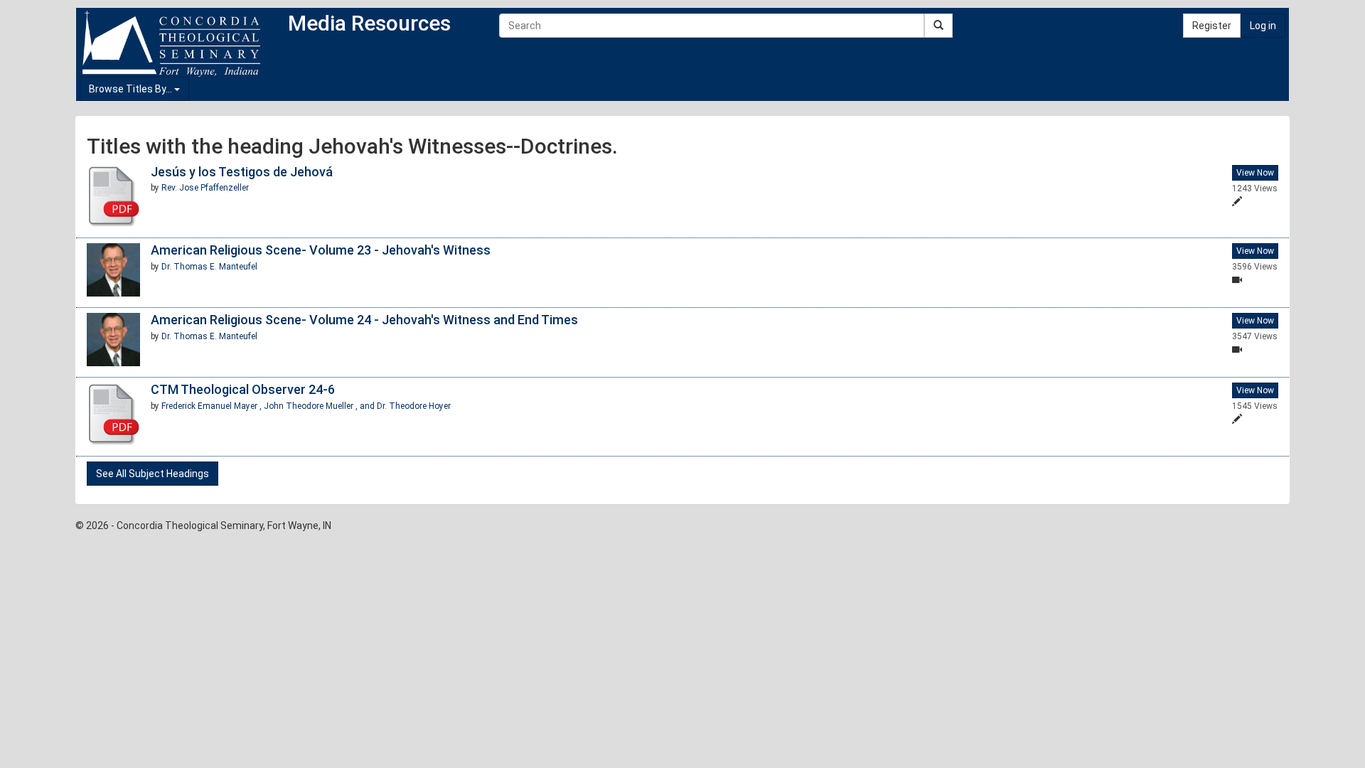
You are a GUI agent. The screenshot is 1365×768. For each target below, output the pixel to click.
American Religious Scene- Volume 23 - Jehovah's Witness (321, 249)
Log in (1263, 25)
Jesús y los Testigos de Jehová (242, 171)
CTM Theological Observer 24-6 (243, 389)
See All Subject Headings (152, 473)
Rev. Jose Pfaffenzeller (205, 188)
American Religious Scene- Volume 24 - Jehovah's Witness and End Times (364, 319)
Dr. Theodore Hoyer (414, 406)
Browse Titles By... (131, 89)
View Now (1255, 173)
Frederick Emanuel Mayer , (212, 406)
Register (1211, 25)
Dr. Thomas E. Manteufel (209, 267)
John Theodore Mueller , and (320, 406)
